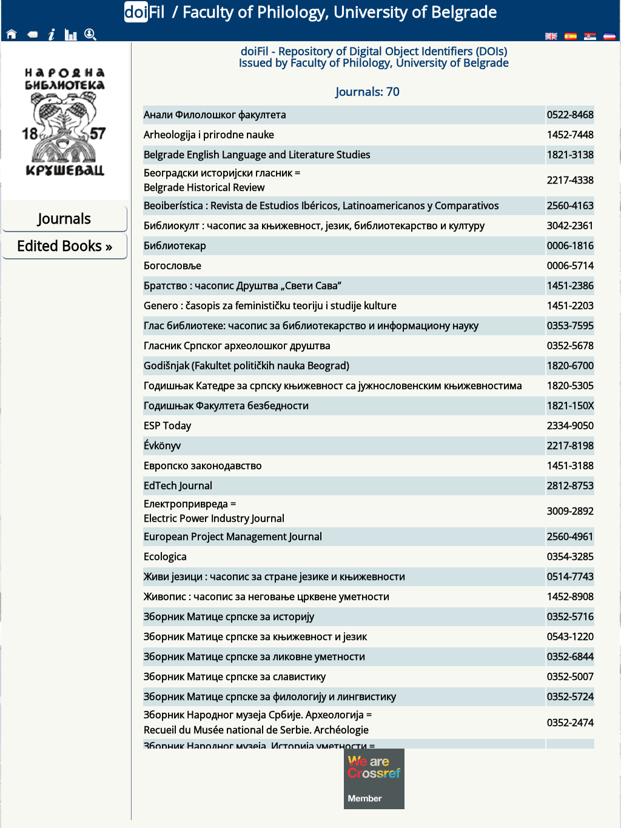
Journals (64, 218)
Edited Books (64, 245)
